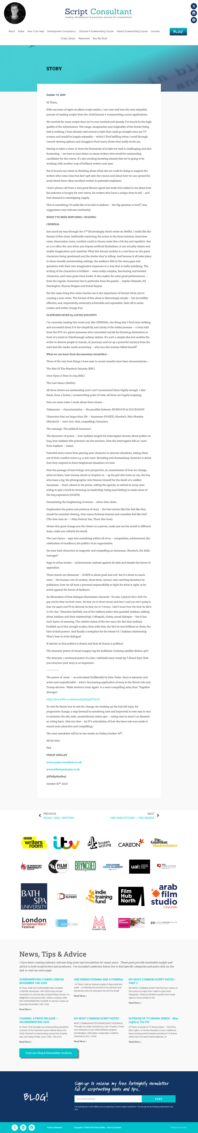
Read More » (25, 1009)
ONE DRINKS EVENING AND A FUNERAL (98, 979)
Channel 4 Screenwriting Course (96, 31)
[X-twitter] (194, 6)
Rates (21, 31)
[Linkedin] (194, 13)
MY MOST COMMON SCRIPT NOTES (96, 1018)
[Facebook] (194, 20)
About (12, 31)
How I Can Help (35, 31)
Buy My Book (100, 38)
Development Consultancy (61, 31)
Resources (84, 38)
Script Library (68, 38)
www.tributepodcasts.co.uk (63, 769)
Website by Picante (178, 1128)
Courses (155, 31)
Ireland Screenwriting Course (132, 31)
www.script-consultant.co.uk (64, 762)
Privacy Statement (54, 1128)
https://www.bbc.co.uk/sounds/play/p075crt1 (73, 699)
